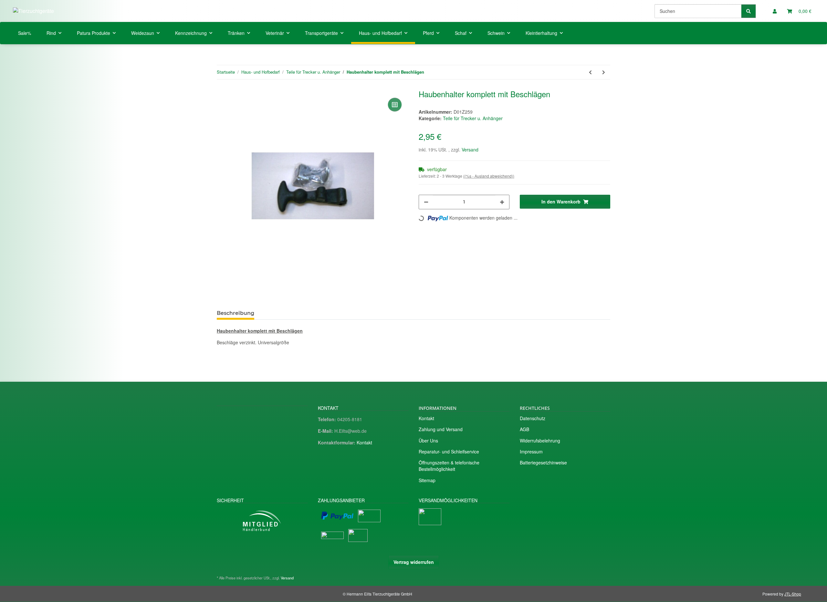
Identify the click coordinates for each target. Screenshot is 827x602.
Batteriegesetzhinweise (543, 462)
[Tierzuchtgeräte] (33, 11)
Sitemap (427, 480)
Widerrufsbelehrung (540, 440)
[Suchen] (748, 11)
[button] (775, 11)
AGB (524, 429)
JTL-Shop (792, 594)
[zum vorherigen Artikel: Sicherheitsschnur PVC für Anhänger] (590, 72)
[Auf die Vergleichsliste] (395, 105)
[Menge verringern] (426, 202)
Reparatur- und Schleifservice (449, 451)
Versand (470, 149)
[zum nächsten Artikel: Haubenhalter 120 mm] (603, 72)
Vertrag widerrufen (413, 562)
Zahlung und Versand (441, 429)
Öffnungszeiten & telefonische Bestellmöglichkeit (449, 465)
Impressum (531, 451)
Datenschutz (532, 418)
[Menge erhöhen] (502, 202)
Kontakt (364, 442)
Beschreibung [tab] (235, 313)
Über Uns (428, 440)
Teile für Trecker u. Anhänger (473, 118)
